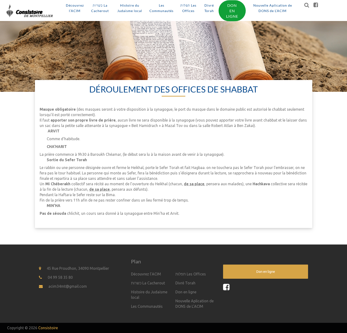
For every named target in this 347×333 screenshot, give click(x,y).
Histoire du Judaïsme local (129, 8)
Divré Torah (209, 8)
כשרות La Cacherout (100, 8)
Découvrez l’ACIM (75, 8)
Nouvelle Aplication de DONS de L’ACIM (272, 8)
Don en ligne (232, 10)
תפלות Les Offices (188, 8)
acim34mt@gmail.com (67, 286)
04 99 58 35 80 (60, 277)
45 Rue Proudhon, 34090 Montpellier (78, 268)
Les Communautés (161, 8)
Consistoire (48, 328)
